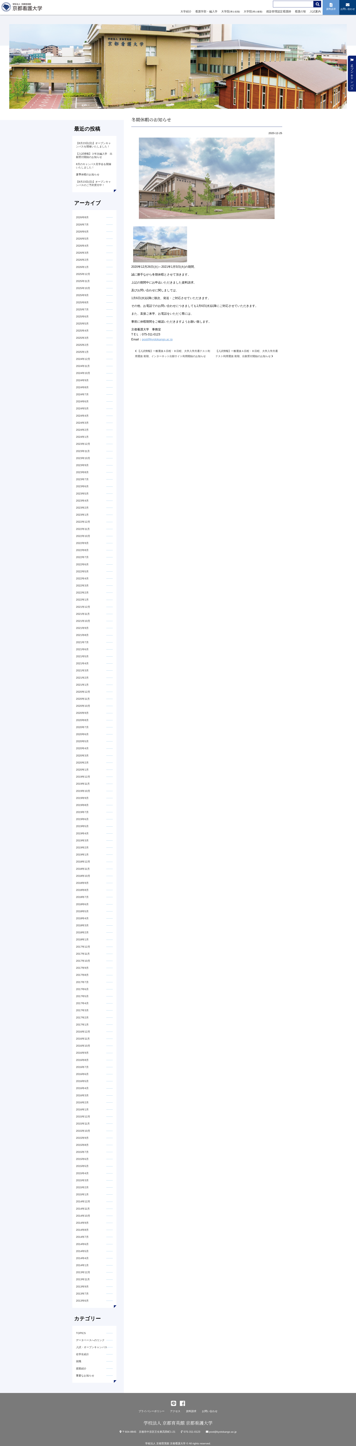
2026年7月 (82, 224)
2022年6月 (82, 564)
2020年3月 (82, 755)
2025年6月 (82, 316)
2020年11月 (83, 698)
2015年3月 (82, 1180)
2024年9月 (82, 380)
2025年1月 (82, 351)
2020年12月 (83, 691)
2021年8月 (82, 635)
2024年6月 (82, 401)
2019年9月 (82, 798)
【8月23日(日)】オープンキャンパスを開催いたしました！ (93, 145)
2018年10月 (83, 875)
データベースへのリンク (90, 1340)
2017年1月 (82, 1024)
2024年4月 (82, 415)
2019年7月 (82, 812)
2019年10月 (83, 790)
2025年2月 (82, 344)
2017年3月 (82, 1010)
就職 (78, 1361)
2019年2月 (82, 847)
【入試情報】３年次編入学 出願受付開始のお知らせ (94, 155)
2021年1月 (82, 684)
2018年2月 (82, 932)
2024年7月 (82, 394)
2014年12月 (83, 1201)
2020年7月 (82, 727)
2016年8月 (82, 1059)
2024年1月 (82, 436)
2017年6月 (82, 989)
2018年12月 (83, 861)
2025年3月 (82, 337)
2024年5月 (82, 408)
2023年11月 (83, 451)
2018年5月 (82, 911)
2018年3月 (82, 925)
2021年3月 (82, 670)
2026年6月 (82, 231)
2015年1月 (82, 1194)
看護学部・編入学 (206, 11)
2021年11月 (83, 613)
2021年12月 (83, 606)
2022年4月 (82, 578)
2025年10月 (83, 288)
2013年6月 (82, 1300)
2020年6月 (82, 734)
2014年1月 (82, 1265)
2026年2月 (82, 259)
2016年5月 (82, 1081)
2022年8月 (82, 550)
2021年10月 (83, 620)
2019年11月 (83, 783)
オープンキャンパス (352, 75)
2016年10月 (83, 1045)
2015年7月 (82, 1151)
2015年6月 (82, 1159)
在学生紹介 (82, 1354)
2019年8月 (82, 805)
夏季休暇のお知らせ (87, 174)
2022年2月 (82, 592)
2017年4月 (82, 1003)
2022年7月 (82, 557)
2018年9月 (82, 882)
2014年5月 (82, 1251)
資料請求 (191, 1411)
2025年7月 (82, 309)
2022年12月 (83, 521)
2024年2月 (82, 429)
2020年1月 (82, 769)
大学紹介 (186, 11)
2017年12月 (83, 946)
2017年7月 (82, 982)
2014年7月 (82, 1236)
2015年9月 (82, 1137)
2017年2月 (82, 1017)
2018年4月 (82, 918)
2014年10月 (83, 1215)
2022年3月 (82, 585)
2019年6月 (82, 819)
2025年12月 (83, 274)
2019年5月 (82, 826)
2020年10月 (83, 705)
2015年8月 (82, 1144)
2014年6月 (82, 1244)
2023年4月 (82, 500)
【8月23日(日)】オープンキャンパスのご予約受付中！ (93, 183)
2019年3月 (82, 840)
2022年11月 (83, 528)
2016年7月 (82, 1067)
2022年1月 (82, 599)
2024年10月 (83, 373)
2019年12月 (83, 776)
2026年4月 (82, 245)
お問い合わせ (209, 1411)
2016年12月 (83, 1031)
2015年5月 (82, 1166)
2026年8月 (82, 217)
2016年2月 (82, 1102)
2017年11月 (83, 953)
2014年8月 (82, 1229)
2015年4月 (82, 1173)
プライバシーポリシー (151, 1411)
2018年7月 (82, 897)
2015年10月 (83, 1130)
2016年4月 (82, 1088)
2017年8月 (82, 974)
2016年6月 (82, 1074)
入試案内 (315, 11)
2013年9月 (82, 1286)
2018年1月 (82, 939)
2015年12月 (83, 1116)
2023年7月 (82, 479)
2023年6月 (82, 486)
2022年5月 (82, 571)
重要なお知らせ (85, 1375)
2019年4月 (82, 833)
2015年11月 (83, 1123)
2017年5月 (82, 996)
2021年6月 (82, 649)
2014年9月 (82, 1222)
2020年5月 (82, 741)
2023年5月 (82, 493)
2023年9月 (82, 465)
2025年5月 (82, 323)
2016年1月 (82, 1109)
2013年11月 (83, 1279)
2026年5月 (82, 238)
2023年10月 (83, 458)
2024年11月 (83, 366)
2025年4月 (82, 330)
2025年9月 (82, 295)
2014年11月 (83, 1208)
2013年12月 (83, 1272)
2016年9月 (82, 1052)
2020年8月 (82, 720)
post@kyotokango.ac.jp (157, 339)
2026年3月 (82, 252)
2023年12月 (83, 443)
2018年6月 (82, 904)
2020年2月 (82, 762)
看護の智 (300, 11)
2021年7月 (82, 642)
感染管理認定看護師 (278, 11)
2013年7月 (82, 1293)
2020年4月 (82, 748)
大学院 (230, 11)
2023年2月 (82, 507)
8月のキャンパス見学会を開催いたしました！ (93, 166)
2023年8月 (82, 472)
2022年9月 (82, 543)
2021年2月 (82, 677)
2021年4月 (82, 663)
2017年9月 (82, 967)
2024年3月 (82, 422)
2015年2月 (82, 1187)
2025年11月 (83, 281)
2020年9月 (82, 712)
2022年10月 (83, 536)
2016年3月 (82, 1095)
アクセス (175, 1411)
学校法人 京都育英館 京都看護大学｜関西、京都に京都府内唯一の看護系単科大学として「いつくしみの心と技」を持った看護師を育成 (22, 7)
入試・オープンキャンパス (91, 1347)
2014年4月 (82, 1258)
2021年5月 (82, 656)
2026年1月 (82, 267)
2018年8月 (82, 889)
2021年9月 (82, 627)
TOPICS (81, 1333)
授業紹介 (81, 1368)
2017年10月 (83, 960)
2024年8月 (82, 387)
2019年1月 (82, 854)
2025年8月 (82, 302)
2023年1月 (82, 514)
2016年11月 (83, 1038)
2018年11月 (83, 868)
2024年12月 (83, 358)
